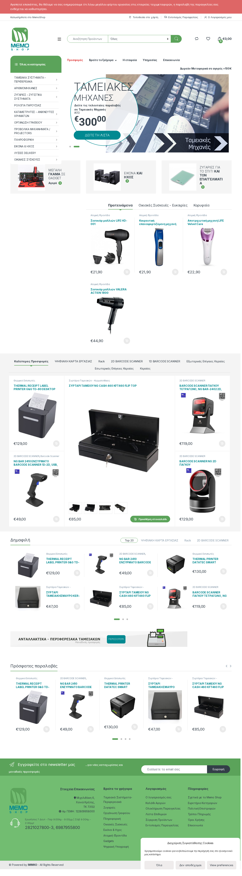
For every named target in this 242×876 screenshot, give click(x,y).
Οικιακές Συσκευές (115, 824)
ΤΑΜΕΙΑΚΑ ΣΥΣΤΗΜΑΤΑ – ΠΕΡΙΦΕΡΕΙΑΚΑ (30, 79)
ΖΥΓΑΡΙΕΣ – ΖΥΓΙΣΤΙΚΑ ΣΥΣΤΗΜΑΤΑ (28, 96)
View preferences (221, 865)
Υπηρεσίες (150, 60)
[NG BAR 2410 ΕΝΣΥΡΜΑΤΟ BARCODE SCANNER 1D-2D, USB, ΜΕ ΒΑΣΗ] (102, 565)
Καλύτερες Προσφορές (31, 361)
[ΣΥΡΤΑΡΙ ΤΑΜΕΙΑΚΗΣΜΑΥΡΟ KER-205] (29, 598)
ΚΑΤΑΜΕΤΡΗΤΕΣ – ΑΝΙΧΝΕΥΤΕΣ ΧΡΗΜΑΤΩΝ (34, 114)
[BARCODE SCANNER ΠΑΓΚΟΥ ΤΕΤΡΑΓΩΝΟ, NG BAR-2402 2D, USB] (176, 598)
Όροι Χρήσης (196, 819)
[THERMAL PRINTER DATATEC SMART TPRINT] (176, 564)
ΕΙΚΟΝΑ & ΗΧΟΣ (24, 146)
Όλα (159, 865)
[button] (117, 619)
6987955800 (68, 827)
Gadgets (108, 841)
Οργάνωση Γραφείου (116, 813)
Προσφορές (75, 60)
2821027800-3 (39, 827)
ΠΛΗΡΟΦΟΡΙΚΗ (24, 139)
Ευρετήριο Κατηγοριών (202, 803)
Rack (101, 361)
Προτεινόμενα (120, 205)
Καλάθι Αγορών (155, 803)
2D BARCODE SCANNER (127, 361)
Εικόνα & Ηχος (112, 829)
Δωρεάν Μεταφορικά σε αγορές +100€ (206, 68)
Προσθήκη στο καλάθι (123, 272)
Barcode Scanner (49, 456)
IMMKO (32, 864)
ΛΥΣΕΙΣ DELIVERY (25, 153)
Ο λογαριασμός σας (158, 797)
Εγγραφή (218, 769)
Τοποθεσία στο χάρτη (145, 17)
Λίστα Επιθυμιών (156, 814)
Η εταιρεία (130, 60)
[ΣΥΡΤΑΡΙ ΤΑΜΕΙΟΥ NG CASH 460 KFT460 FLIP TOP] (102, 598)
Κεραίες (145, 368)
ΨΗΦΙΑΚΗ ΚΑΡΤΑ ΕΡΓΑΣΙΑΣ (73, 361)
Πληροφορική (112, 818)
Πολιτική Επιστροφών (202, 808)
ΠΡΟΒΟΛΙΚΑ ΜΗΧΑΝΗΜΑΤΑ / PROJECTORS (32, 131)
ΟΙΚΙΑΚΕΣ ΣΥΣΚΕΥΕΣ (27, 159)
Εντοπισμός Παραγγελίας (183, 17)
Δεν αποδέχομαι (190, 865)
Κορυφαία (201, 205)
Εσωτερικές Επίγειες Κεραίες (114, 368)
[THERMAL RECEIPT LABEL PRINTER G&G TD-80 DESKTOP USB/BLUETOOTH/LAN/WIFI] (29, 565)
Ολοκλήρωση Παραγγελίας (163, 808)
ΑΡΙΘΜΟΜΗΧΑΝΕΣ (25, 88)
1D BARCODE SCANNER (164, 361)
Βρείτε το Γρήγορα (101, 60)
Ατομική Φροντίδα (100, 215)
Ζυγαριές (109, 807)
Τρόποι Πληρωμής (199, 814)
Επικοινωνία (171, 60)
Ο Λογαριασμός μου (220, 17)
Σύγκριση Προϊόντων (159, 819)
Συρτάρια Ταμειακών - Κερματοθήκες (89, 380)
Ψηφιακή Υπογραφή (116, 846)
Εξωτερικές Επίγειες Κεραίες (205, 361)
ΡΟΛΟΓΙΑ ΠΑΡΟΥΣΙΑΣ (27, 105)
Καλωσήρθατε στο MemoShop (27, 17)
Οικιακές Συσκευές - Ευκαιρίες (163, 205)
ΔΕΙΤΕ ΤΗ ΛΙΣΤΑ (97, 135)
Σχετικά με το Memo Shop (205, 797)
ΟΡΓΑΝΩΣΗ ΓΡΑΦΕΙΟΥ (28, 122)
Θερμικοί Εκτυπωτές (24, 380)
